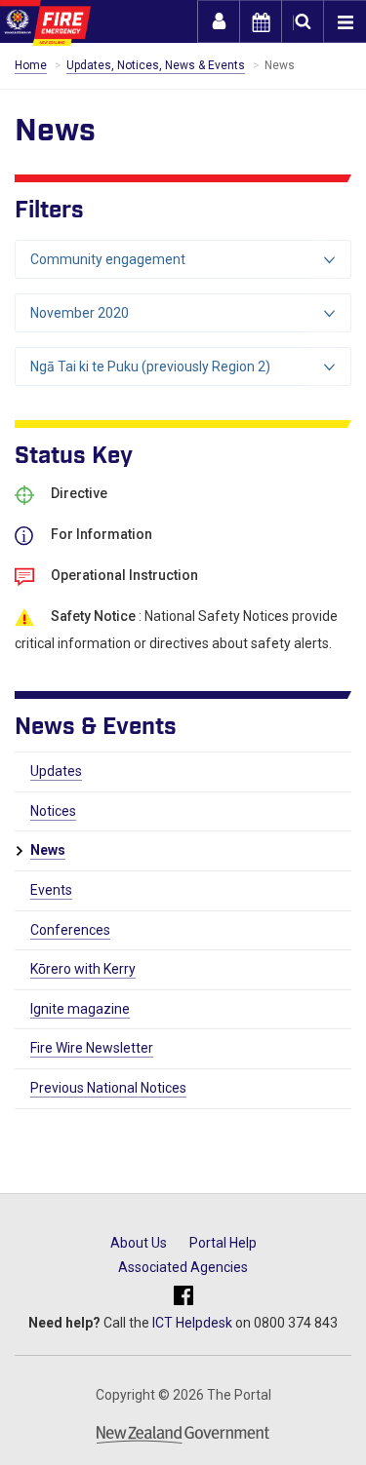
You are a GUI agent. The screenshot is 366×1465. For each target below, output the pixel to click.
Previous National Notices (108, 1088)
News (47, 850)
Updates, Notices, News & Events (155, 65)
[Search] (302, 21)
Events (51, 890)
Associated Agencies (183, 1267)
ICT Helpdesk (192, 1322)
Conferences (70, 930)
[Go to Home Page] (45, 23)
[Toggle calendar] (260, 21)
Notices (53, 811)
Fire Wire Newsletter (91, 1048)
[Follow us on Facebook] (183, 1297)
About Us (138, 1243)
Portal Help (223, 1243)
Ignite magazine (80, 1009)
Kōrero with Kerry (83, 969)
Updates (56, 771)
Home (31, 65)
